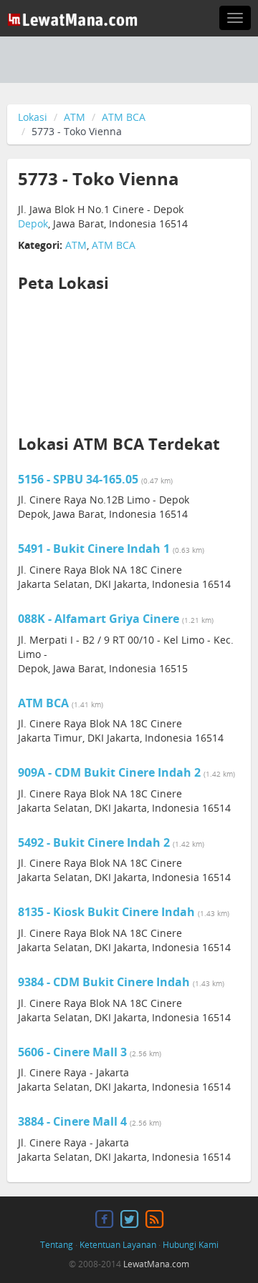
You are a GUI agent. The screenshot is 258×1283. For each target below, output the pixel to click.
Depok (33, 223)
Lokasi (32, 117)
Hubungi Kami (191, 1245)
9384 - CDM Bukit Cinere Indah (105, 982)
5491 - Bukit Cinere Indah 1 (95, 548)
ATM (74, 117)
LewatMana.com (156, 1264)
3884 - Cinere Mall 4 (74, 1121)
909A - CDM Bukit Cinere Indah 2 (111, 772)
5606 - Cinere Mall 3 (74, 1052)
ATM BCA (123, 117)
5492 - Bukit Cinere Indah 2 (95, 842)
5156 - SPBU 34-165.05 (79, 479)
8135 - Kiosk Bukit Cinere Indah (108, 912)
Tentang (56, 1245)
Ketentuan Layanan (118, 1245)
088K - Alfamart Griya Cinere (100, 618)
